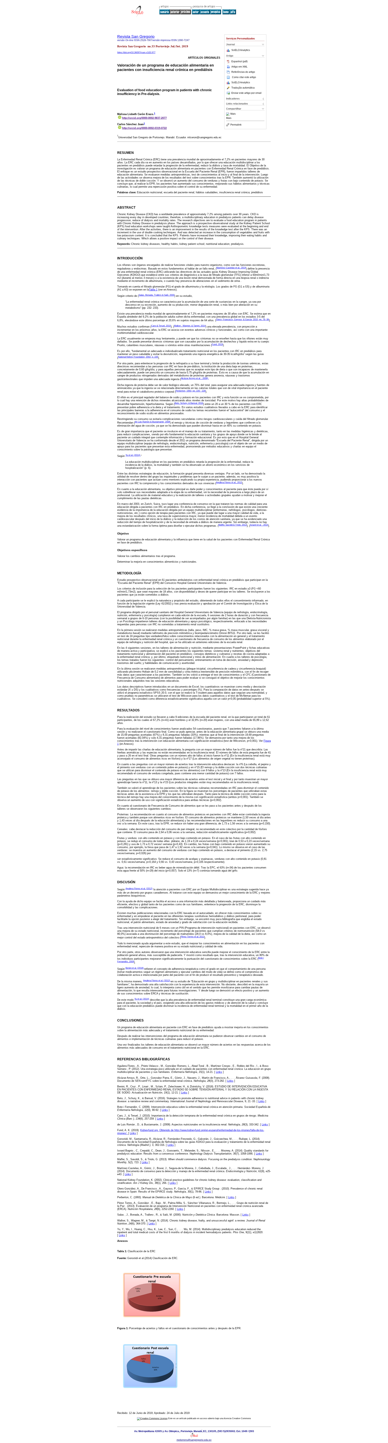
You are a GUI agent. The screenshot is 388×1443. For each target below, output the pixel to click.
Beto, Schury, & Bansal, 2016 (189, 403)
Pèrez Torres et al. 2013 (192, 936)
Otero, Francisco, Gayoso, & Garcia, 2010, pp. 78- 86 (242, 319)
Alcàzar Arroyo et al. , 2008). (195, 378)
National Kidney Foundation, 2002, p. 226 (138, 357)
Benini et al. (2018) (134, 968)
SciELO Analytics (240, 50)
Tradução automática (243, 87)
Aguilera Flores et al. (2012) (139, 888)
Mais (233, 114)
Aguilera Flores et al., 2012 (229, 482)
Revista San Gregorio (136, 36)
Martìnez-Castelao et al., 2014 (231, 267)
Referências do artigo (243, 72)
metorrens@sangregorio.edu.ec (194, 1440)
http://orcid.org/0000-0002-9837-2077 (144, 117)
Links (219, 1071)
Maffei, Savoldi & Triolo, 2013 (232, 525)
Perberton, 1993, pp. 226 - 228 (191, 391)
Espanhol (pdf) (239, 61)
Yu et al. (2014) (133, 455)
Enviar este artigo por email (246, 93)
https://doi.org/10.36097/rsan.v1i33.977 (136, 52)
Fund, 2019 (217, 344)
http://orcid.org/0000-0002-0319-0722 (144, 128)
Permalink (235, 124)
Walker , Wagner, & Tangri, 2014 (190, 325)
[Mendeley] (228, 114)
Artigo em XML (239, 66)
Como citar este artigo (244, 77)
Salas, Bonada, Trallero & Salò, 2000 (156, 295)
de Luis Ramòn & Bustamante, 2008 (152, 421)
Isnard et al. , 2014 (259, 525)
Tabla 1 (153, 289)
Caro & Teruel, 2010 (161, 325)
